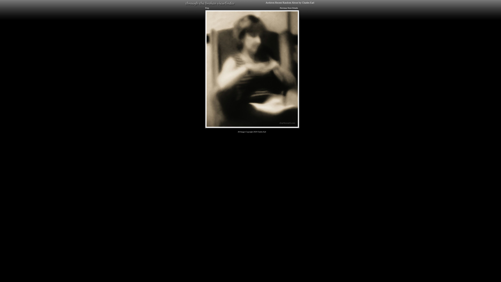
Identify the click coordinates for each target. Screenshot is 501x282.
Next (290, 8)
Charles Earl (308, 2)
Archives (270, 2)
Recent (278, 2)
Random (287, 2)
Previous (283, 8)
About (295, 2)
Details (295, 8)
